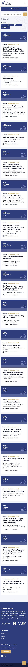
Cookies (3, 636)
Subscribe (6, 652)
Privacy (2, 639)
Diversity (3, 634)
